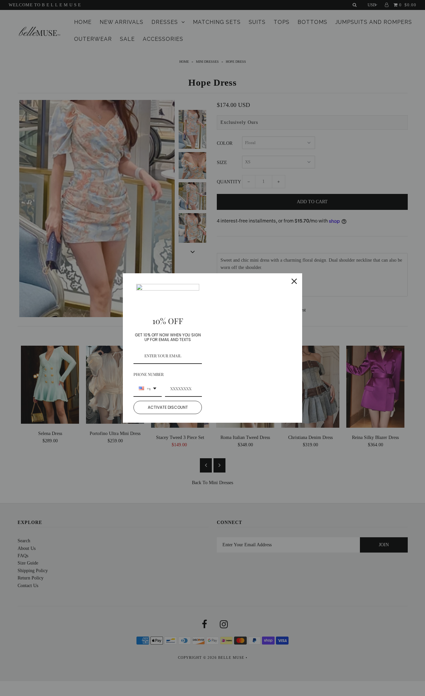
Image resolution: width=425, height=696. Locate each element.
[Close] (294, 281)
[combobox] (147, 389)
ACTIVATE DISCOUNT (168, 407)
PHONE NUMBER (148, 374)
